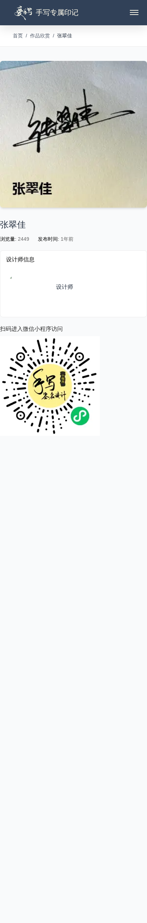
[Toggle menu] (134, 12)
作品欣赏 (40, 35)
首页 (18, 35)
